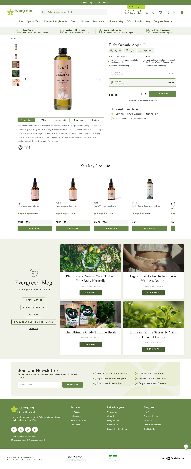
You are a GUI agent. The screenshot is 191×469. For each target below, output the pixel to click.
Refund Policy (150, 420)
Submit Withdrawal (152, 425)
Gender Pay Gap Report (117, 429)
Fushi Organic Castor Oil (66, 206)
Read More (90, 293)
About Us (111, 416)
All (21, 38)
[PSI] (113, 461)
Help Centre (76, 416)
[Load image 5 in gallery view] (15, 82)
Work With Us (113, 425)
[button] (35, 214)
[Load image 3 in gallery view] (15, 64)
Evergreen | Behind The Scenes (33, 322)
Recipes (33, 315)
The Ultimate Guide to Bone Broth (90, 332)
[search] (43, 12)
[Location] (160, 12)
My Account (76, 412)
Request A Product (79, 420)
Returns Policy (38, 460)
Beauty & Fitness (33, 307)
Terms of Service (151, 416)
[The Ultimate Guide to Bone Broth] (90, 314)
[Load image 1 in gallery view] (15, 47)
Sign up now (152, 114)
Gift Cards (75, 425)
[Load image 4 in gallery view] (15, 73)
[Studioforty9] (173, 458)
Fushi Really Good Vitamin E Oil (146, 206)
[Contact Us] (153, 12)
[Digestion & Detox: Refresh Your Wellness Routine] (153, 258)
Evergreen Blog (113, 420)
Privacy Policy (26, 460)
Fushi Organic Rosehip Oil (105, 206)
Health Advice (34, 300)
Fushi (20, 203)
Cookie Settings (150, 429)
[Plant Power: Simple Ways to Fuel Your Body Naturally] (90, 258)
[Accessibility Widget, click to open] (186, 447)
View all (33, 329)
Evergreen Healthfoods (20, 457)
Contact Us (112, 412)
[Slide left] (26, 79)
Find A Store (149, 412)
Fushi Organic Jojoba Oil (28, 206)
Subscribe (72, 385)
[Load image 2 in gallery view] (15, 55)
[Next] (171, 204)
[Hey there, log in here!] (127, 12)
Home (13, 38)
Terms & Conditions (13, 460)
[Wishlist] (167, 12)
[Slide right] (99, 79)
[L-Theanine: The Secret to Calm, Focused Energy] (153, 314)
